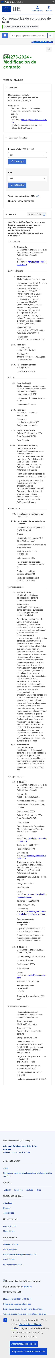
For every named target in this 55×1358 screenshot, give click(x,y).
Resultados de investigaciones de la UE (20, 1254)
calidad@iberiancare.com (31, 976)
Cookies (6, 1208)
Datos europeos (10, 1249)
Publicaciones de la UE (13, 1264)
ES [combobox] (11, 155)
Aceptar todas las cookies (23, 1344)
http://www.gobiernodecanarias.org (31, 856)
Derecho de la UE (10, 1244)
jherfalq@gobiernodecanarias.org (31, 263)
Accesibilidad (8, 1213)
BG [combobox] (11, 178)
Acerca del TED (9, 1226)
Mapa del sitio (9, 1231)
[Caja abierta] (6, 56)
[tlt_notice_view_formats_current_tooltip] (44, 214)
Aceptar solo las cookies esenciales (28, 1351)
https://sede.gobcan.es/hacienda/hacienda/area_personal (31, 912)
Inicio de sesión (37, 10)
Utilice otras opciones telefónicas (17, 1304)
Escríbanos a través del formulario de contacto (23, 1309)
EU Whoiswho (9, 1259)
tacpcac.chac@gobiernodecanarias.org (32, 895)
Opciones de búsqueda (42, 42)
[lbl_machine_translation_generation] (37, 196)
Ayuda (6, 1168)
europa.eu (27, 1287)
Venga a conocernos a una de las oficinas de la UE (24, 1314)
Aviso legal (7, 1203)
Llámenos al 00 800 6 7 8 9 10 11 (17, 1299)
